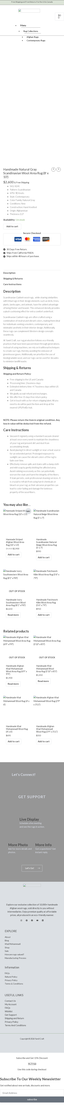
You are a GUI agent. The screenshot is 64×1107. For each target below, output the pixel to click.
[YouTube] (37, 920)
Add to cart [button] (13, 554)
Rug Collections (30, 31)
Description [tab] (9, 273)
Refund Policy (11, 976)
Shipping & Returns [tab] (13, 278)
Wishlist (9, 1011)
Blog (7, 940)
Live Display (29, 819)
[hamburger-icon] (60, 25)
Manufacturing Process (15, 958)
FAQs (7, 973)
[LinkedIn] (43, 920)
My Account (11, 1004)
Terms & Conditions (14, 983)
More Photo (18, 845)
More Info (43, 845)
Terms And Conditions (15, 1025)
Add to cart (12, 226)
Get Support (11, 1015)
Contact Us (10, 1001)
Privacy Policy (11, 980)
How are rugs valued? (14, 954)
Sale (6, 951)
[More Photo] (12, 838)
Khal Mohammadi (13, 944)
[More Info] (39, 838)
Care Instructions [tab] (12, 284)
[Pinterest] (27, 920)
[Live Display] (23, 812)
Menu (23, 25)
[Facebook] (32, 920)
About (8, 937)
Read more (13, 615)
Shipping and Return (14, 1018)
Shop (7, 947)
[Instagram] (21, 920)
